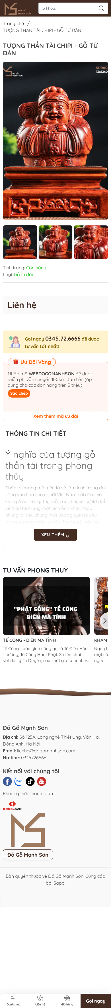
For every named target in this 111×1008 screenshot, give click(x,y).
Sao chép (19, 393)
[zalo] (18, 781)
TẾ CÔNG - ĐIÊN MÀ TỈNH (29, 640)
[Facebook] (7, 781)
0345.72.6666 (63, 338)
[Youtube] (41, 781)
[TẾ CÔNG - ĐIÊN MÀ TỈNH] (46, 606)
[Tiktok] (30, 781)
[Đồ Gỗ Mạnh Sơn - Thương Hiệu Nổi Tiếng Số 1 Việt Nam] (19, 8)
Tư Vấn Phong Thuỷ (35, 570)
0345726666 (33, 757)
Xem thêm (53, 534)
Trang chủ (13, 23)
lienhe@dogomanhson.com (46, 751)
